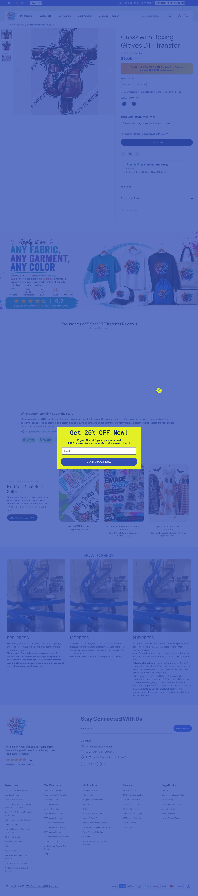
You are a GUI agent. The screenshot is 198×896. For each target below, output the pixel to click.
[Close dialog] (158, 390)
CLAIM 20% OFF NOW (99, 461)
